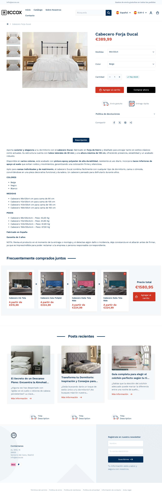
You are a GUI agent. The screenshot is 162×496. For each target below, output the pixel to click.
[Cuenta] (151, 13)
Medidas (99, 52)
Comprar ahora (141, 90)
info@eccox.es (13, 2)
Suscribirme (123, 459)
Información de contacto (111, 490)
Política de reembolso (72, 490)
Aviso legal (127, 490)
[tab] (81, 140)
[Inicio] (8, 24)
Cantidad (99, 77)
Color (98, 64)
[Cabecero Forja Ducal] (13, 38)
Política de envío (55, 490)
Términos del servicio (39, 490)
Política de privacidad (91, 490)
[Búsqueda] (109, 13)
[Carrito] (157, 13)
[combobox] (91, 13)
